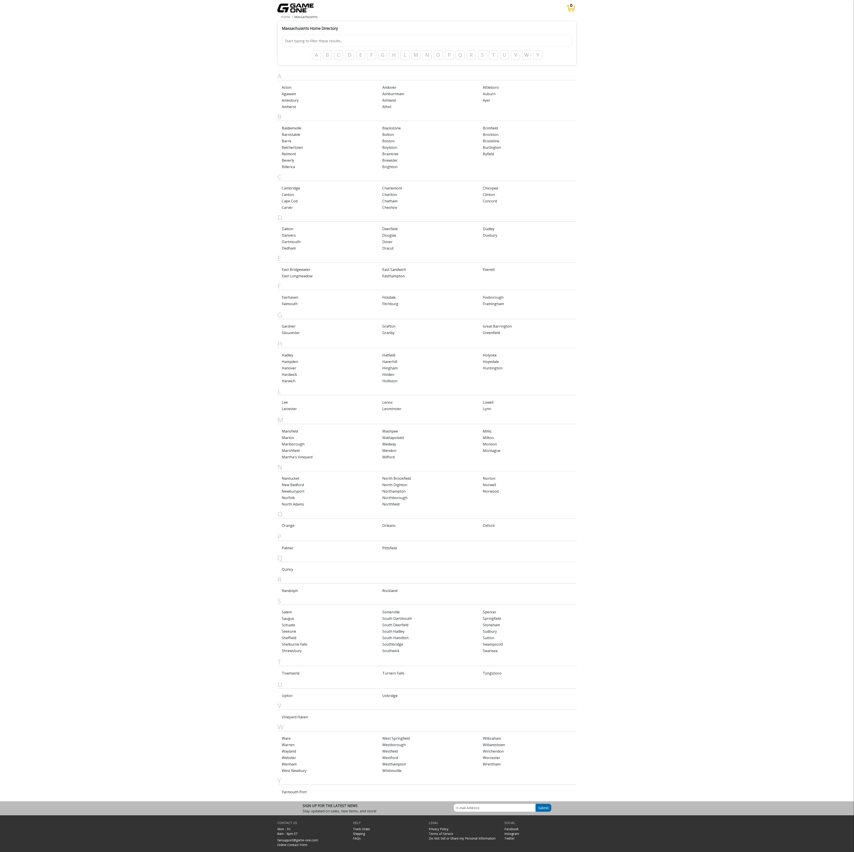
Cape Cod (290, 201)
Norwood (491, 491)
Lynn (487, 408)
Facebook (511, 829)
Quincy (287, 569)
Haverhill (389, 361)
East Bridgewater (296, 269)
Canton (288, 194)
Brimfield (490, 128)
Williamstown (494, 744)
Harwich (288, 381)
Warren (288, 744)
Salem (287, 612)
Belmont (289, 153)
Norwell (489, 484)
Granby (388, 332)
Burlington (492, 147)
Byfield (488, 153)
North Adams (293, 504)
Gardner (289, 326)
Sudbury (490, 631)
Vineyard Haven (295, 717)
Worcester (491, 757)
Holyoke (490, 355)
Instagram (511, 834)
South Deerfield (395, 624)
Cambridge (291, 188)
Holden (388, 374)
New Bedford (293, 484)
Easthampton (393, 276)
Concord (490, 201)
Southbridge (392, 644)
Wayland (289, 751)
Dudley (488, 228)
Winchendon (493, 751)
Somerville (391, 612)
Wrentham (492, 764)
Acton (286, 87)
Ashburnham (393, 93)
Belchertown (292, 147)
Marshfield (291, 450)
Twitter (509, 838)
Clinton (489, 194)
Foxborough (493, 297)
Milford (388, 457)
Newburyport (293, 491)
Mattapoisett (393, 437)
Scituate (288, 624)
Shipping (359, 834)
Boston (388, 141)
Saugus (288, 618)
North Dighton (394, 484)
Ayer (486, 100)
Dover (387, 241)
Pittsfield (389, 548)
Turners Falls (393, 673)
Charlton (389, 194)
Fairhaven (290, 297)
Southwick (390, 650)
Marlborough (293, 444)
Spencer (489, 612)
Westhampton (394, 764)
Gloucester (291, 332)
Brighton (389, 166)
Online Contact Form (292, 845)
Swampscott (493, 644)
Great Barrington (497, 326)
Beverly (288, 160)
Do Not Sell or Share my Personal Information (462, 838)
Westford (390, 757)
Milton (488, 437)
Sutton (488, 637)
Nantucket (290, 478)
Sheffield (289, 637)
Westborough (394, 744)
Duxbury (490, 235)
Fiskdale (389, 297)
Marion (288, 437)
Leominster (391, 408)
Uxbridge (390, 695)
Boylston (389, 147)
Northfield (390, 504)
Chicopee (490, 188)
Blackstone (391, 128)
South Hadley (393, 631)
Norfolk (288, 497)
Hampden (290, 361)
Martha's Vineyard (297, 457)
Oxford (488, 525)
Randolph (290, 590)
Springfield (492, 618)
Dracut (388, 248)
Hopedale (491, 361)
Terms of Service (441, 834)
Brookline (491, 141)
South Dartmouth (397, 618)
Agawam (289, 93)
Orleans (388, 525)
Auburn (489, 93)
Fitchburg (390, 303)
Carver (287, 207)
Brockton (490, 134)
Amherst (289, 106)
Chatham (389, 201)
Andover (389, 87)
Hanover (289, 368)
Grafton (388, 326)
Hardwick (289, 374)
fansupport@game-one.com (297, 840)
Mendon (389, 450)
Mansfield (290, 431)
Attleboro (491, 87)
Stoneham (491, 624)
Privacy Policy (438, 829)
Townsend (290, 673)
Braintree (390, 153)
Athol (386, 106)
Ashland (389, 100)
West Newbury (294, 770)
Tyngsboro (492, 673)
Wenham (289, 764)
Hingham (390, 368)
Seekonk (289, 631)
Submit (543, 808)
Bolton (388, 134)
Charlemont (392, 188)
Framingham (493, 303)
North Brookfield (396, 478)
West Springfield (396, 738)
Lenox (387, 402)
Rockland (389, 590)
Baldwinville (291, 128)
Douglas (389, 235)
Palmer (288, 548)
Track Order (361, 829)
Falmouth (290, 303)
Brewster (390, 160)
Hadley (287, 355)
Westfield (390, 751)
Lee (285, 402)
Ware (286, 738)
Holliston (389, 381)
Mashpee (390, 431)
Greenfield (491, 332)
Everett (489, 269)
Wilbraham (492, 738)
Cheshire (389, 207)
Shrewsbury (292, 650)
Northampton (394, 491)
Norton (489, 478)
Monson (490, 444)
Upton (287, 695)
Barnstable (291, 134)
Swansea (490, 650)
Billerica (288, 166)
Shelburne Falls (294, 644)
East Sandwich (394, 269)
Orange (288, 525)
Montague (491, 450)
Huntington (492, 368)
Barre (286, 141)
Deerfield (389, 228)
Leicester (289, 408)
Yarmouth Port (294, 792)
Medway (389, 444)
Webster (289, 757)
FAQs (357, 838)
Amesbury (290, 100)
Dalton (287, 228)
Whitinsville (391, 770)
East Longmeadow (297, 276)
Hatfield (388, 355)
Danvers (289, 235)
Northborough (394, 497)
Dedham (289, 248)
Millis (487, 431)
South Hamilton (395, 637)
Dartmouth (291, 241)
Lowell (488, 402)
